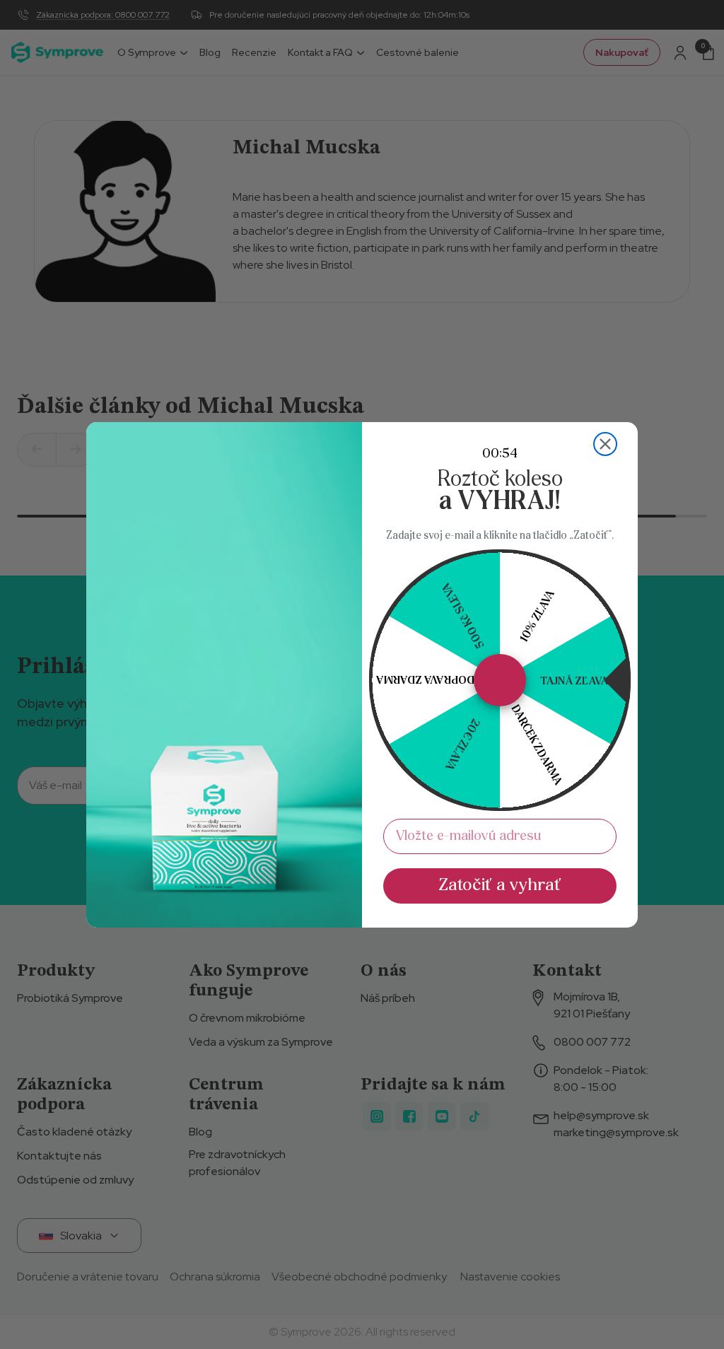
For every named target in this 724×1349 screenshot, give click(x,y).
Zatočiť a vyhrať (499, 885)
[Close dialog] (605, 444)
